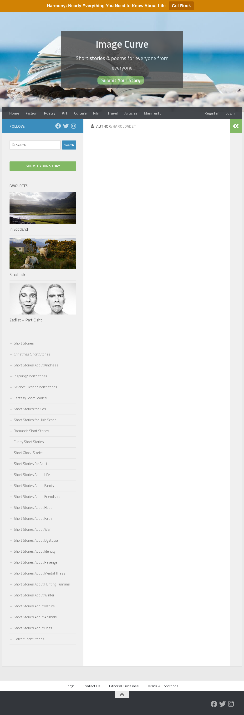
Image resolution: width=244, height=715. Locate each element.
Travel (112, 113)
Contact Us (92, 686)
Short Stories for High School (35, 420)
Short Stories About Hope (33, 507)
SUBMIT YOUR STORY (43, 166)
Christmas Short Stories (32, 354)
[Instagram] (73, 126)
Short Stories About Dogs (33, 628)
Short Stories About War (32, 529)
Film (97, 113)
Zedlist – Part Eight (26, 320)
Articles (130, 113)
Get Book (181, 5)
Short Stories (24, 343)
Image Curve (122, 44)
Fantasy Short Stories (30, 398)
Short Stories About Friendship (37, 496)
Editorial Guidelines (124, 686)
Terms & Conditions (162, 686)
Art (64, 113)
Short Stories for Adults (31, 463)
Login (230, 113)
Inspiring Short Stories (30, 376)
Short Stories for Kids (30, 409)
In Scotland (19, 229)
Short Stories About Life (32, 474)
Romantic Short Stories (31, 431)
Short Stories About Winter (34, 595)
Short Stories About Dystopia (36, 540)
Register (211, 113)
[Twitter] (66, 126)
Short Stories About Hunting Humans (42, 584)
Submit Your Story (120, 80)
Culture (80, 113)
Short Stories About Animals (35, 617)
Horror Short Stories (29, 639)
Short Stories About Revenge (35, 562)
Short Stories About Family (34, 485)
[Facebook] (58, 126)
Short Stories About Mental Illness (39, 573)
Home (14, 113)
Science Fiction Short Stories (35, 387)
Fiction (31, 113)
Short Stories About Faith (33, 518)
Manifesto (153, 113)
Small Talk (17, 274)
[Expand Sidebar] (236, 126)
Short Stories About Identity (35, 551)
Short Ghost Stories (29, 452)
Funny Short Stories (29, 442)
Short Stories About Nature (34, 606)
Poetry (49, 113)
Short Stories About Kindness (36, 365)
